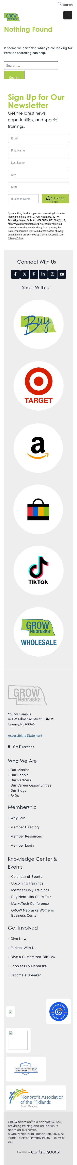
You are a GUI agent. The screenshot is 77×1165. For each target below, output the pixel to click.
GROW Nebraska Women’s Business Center (32, 912)
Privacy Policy (40, 1137)
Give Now (18, 939)
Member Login (22, 845)
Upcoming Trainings (27, 883)
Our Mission (20, 770)
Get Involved (23, 928)
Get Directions (23, 747)
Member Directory (24, 827)
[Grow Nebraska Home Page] (28, 695)
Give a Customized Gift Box (32, 957)
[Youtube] (61, 274)
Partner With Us (23, 948)
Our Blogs (18, 790)
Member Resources (26, 836)
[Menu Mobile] (67, 15)
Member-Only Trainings (30, 890)
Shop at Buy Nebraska (28, 966)
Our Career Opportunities (30, 785)
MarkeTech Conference (30, 904)
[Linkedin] (43, 274)
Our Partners (20, 780)
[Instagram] (52, 274)
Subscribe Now (57, 199)
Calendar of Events (26, 877)
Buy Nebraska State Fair (31, 897)
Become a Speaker (25, 975)
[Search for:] (31, 65)
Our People (19, 775)
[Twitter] (24, 274)
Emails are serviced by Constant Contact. (37, 234)
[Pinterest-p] (34, 274)
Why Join (17, 818)
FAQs (14, 796)
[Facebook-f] (15, 274)
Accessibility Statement (25, 736)
